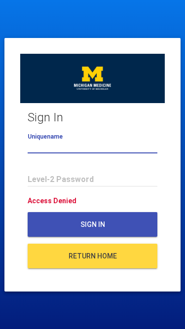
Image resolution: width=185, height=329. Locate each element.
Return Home (93, 256)
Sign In (92, 224)
